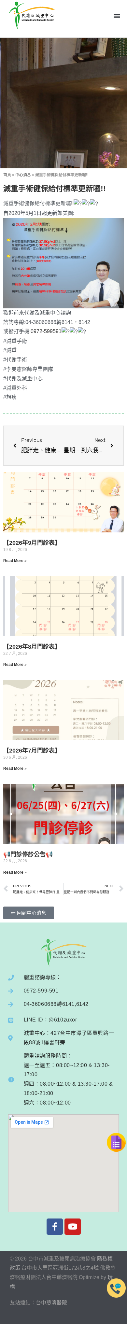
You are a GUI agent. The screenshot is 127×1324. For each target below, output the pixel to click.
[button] (116, 15)
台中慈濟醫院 (51, 1302)
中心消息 (23, 175)
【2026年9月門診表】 (32, 543)
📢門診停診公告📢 (28, 854)
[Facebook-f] (55, 1226)
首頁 (7, 175)
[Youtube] (72, 1226)
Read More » (15, 560)
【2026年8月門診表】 (32, 646)
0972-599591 (46, 331)
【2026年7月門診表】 (32, 750)
